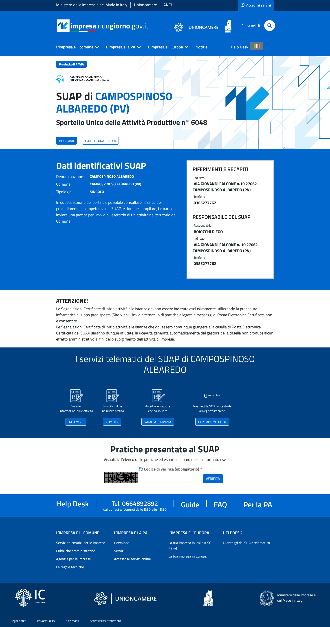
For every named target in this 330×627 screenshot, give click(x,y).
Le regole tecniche (70, 567)
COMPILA (112, 421)
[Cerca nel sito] (269, 25)
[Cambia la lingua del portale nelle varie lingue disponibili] (256, 46)
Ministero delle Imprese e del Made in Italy (91, 5)
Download (121, 542)
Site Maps (72, 620)
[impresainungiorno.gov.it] (150, 25)
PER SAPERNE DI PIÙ (212, 421)
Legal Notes (18, 620)
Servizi (119, 550)
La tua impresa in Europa (187, 556)
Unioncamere (145, 5)
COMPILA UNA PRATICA (100, 140)
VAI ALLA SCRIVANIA (157, 421)
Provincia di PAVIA (71, 64)
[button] (75, 47)
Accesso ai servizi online (132, 559)
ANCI (167, 5)
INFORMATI (66, 140)
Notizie (201, 47)
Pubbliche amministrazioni (76, 550)
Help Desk (239, 47)
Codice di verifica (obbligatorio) (173, 469)
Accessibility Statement (105, 620)
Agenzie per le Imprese (73, 559)
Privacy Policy (46, 620)
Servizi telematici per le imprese (80, 542)
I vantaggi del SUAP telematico (246, 542)
